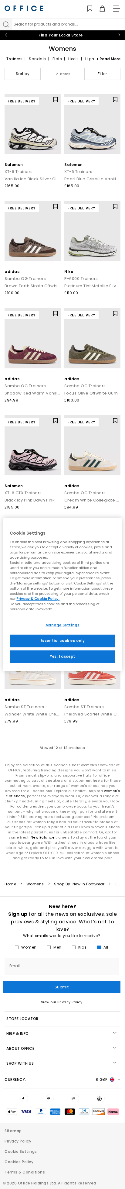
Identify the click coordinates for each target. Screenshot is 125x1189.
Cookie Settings (21, 1151)
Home (10, 884)
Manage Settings (63, 625)
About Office (20, 1048)
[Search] (6, 24)
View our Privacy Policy (62, 1002)
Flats (57, 58)
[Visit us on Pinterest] (50, 1098)
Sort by (23, 73)
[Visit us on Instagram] (75, 1098)
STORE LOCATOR (22, 1018)
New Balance (43, 837)
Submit (62, 987)
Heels (73, 58)
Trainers (14, 58)
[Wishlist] (86, 9)
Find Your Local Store (61, 35)
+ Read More (108, 58)
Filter (102, 73)
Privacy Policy (18, 1141)
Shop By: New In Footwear (79, 884)
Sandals (37, 58)
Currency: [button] (56, 1079)
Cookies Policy (19, 1161)
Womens (35, 884)
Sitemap (13, 1130)
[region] (62, 594)
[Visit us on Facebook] (24, 1098)
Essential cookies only (62, 640)
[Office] (25, 8)
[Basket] (99, 9)
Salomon (14, 164)
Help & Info (17, 1033)
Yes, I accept (62, 656)
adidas (12, 271)
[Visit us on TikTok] (101, 1098)
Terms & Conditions (25, 1172)
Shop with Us (20, 1063)
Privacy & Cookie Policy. (37, 598)
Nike (68, 271)
